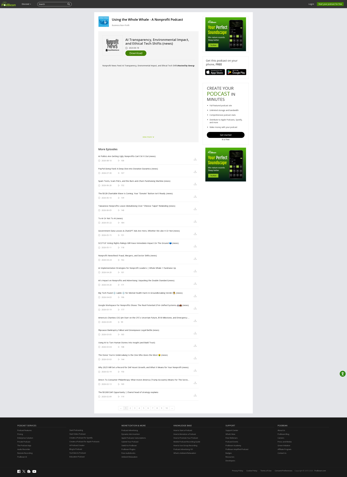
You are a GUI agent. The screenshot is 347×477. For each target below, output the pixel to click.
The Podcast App (24, 445)
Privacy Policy (237, 470)
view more (147, 137)
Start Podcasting (76, 430)
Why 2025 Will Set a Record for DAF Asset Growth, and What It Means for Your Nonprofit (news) (143, 367)
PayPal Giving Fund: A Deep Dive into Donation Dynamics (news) (128, 168)
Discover (26, 4)
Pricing (20, 434)
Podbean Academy (233, 445)
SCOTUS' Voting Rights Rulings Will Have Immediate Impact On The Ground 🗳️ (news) (138, 243)
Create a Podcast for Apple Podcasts (84, 441)
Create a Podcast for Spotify (81, 438)
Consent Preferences (283, 470)
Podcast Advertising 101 (183, 449)
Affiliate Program (284, 449)
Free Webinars (232, 438)
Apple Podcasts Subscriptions (133, 438)
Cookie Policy (251, 470)
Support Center (232, 430)
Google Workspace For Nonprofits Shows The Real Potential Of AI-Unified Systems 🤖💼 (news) (143, 305)
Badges (229, 453)
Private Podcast (23, 441)
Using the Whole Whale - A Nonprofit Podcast (147, 19)
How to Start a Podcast (183, 430)
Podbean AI (22, 457)
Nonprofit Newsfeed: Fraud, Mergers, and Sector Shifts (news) (127, 255)
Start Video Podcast (77, 434)
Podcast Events (232, 441)
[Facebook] (19, 472)
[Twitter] (24, 472)
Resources (230, 457)
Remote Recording (24, 453)
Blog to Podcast (75, 449)
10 (167, 408)
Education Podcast (77, 456)
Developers (230, 460)
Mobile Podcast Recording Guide (187, 441)
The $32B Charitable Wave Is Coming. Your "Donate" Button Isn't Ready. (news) (135, 193)
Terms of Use (266, 470)
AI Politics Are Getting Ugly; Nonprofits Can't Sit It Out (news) (127, 156)
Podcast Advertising (129, 430)
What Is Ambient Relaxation (185, 453)
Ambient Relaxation (129, 457)
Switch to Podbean (129, 445)
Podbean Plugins (128, 449)
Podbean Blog (283, 434)
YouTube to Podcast (77, 453)
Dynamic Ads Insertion (130, 434)
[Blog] (29, 472)
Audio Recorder (23, 449)
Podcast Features (24, 430)
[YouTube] (35, 472)
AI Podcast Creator (77, 445)
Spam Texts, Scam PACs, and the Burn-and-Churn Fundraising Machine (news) (134, 181)
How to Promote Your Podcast (186, 438)
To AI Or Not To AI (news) (110, 218)
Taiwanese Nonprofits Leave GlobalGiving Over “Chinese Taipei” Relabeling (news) (136, 206)
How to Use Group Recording (185, 445)
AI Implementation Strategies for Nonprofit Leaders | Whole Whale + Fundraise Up (137, 268)
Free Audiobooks (128, 453)
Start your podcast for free (330, 4)
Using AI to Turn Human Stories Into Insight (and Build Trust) (126, 342)
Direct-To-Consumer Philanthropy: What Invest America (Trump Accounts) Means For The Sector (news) (143, 379)
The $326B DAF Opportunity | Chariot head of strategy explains (128, 392)
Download (135, 53)
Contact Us (282, 453)
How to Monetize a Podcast (185, 434)
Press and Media (285, 441)
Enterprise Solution (25, 438)
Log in (311, 4)
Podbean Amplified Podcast (237, 449)
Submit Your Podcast (129, 441)
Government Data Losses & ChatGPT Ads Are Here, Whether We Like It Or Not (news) (139, 231)
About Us (281, 430)
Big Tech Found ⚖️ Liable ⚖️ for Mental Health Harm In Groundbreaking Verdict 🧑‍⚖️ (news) (140, 293)
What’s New (230, 434)
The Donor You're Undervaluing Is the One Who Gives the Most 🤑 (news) (133, 355)
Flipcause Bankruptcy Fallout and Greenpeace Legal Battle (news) (128, 330)
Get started (225, 134)
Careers (281, 438)
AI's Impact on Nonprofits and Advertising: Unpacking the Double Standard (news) (136, 280)
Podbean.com (320, 470)
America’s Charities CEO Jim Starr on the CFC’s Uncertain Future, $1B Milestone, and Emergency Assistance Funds (143, 317)
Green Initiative (284, 445)
